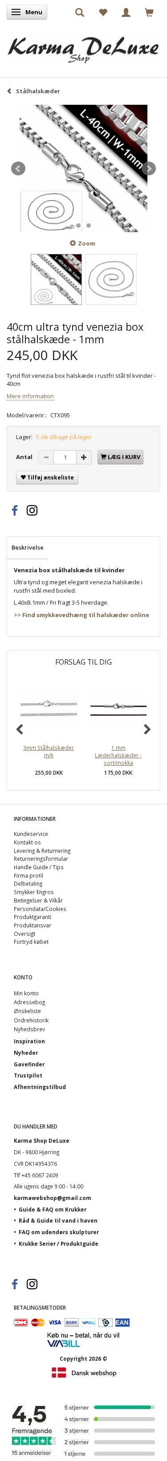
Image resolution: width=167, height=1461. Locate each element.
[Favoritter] (103, 12)
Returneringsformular (41, 858)
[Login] (126, 12)
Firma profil (28, 875)
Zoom (86, 243)
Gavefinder (29, 1064)
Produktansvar (32, 925)
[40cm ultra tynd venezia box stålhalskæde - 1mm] (83, 169)
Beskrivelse (28, 547)
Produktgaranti (32, 916)
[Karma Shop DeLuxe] (83, 45)
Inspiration (29, 1041)
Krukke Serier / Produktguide (58, 1243)
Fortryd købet (31, 941)
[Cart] (149, 12)
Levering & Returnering (42, 850)
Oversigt (24, 933)
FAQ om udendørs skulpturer (59, 1231)
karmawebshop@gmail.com (52, 1197)
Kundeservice (31, 833)
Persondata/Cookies (40, 908)
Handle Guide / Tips (39, 867)
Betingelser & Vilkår (38, 900)
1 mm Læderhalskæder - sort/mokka (118, 755)
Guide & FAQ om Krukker (52, 1209)
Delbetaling (28, 883)
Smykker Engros (34, 891)
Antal (25, 457)
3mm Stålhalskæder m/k (48, 751)
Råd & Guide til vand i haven (58, 1220)
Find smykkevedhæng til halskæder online (85, 615)
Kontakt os (27, 842)
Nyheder (26, 1052)
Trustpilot (28, 1075)
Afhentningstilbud (40, 1086)
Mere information (30, 396)
